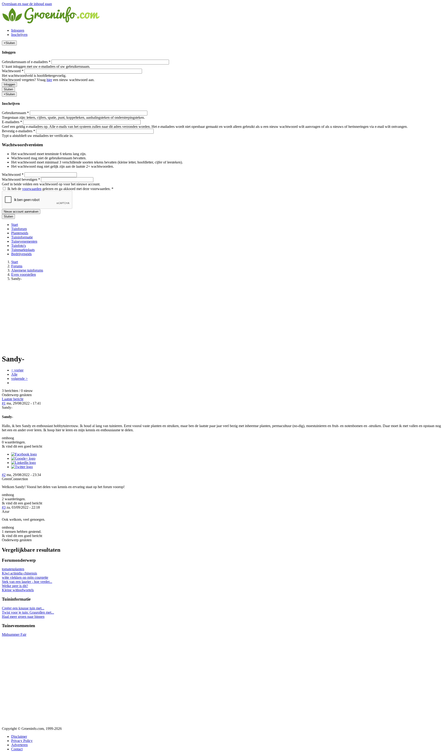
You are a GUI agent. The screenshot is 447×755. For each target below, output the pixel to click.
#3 (4, 507)
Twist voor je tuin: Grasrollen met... (28, 612)
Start (14, 225)
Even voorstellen (23, 274)
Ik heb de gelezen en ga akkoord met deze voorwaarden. (60, 189)
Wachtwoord (13, 71)
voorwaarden (31, 189)
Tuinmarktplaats (23, 250)
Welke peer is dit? (15, 586)
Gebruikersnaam (15, 113)
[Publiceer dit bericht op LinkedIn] (23, 463)
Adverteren (19, 745)
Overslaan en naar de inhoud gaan (27, 4)
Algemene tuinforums (27, 270)
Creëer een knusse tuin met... (23, 608)
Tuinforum (19, 229)
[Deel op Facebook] (24, 454)
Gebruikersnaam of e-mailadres (26, 62)
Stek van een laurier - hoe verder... (27, 582)
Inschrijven (19, 35)
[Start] (51, 22)
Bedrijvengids (21, 254)
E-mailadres (12, 122)
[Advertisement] (223, 317)
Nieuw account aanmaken (21, 211)
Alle (14, 374)
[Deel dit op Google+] (23, 458)
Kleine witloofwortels (18, 590)
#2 (4, 475)
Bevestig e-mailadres (18, 131)
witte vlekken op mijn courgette (25, 577)
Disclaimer (19, 736)
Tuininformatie (22, 237)
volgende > (19, 379)
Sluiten (8, 89)
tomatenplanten (13, 569)
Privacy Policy (22, 741)
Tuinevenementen (24, 241)
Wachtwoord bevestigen (21, 179)
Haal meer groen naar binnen (23, 617)
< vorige (17, 370)
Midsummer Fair (14, 634)
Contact (17, 749)
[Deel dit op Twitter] (22, 467)
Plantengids (19, 233)
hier (49, 80)
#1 (4, 403)
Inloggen (17, 30)
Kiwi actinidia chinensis (19, 573)
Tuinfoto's (18, 246)
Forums (16, 266)
